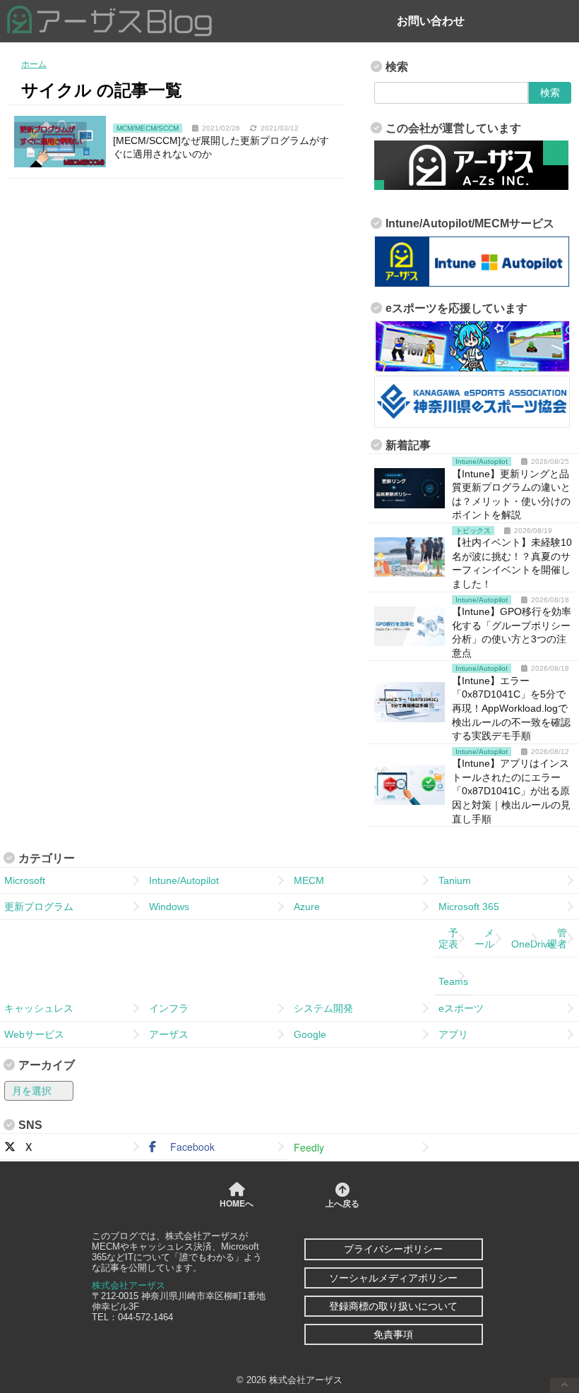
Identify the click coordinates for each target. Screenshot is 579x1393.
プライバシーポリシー (393, 1249)
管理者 (557, 938)
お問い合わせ (431, 21)
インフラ (169, 1008)
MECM (309, 880)
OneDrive (527, 938)
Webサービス (34, 1034)
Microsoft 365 (468, 906)
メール (484, 938)
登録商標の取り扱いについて (393, 1306)
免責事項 (393, 1334)
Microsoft (24, 880)
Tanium (454, 880)
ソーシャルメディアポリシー (393, 1278)
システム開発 (323, 1008)
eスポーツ (461, 1008)
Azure (307, 906)
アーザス (169, 1034)
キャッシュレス (38, 1008)
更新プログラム (38, 906)
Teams (453, 975)
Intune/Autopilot (184, 880)
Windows (169, 906)
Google (310, 1034)
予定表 (448, 938)
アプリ (453, 1034)
